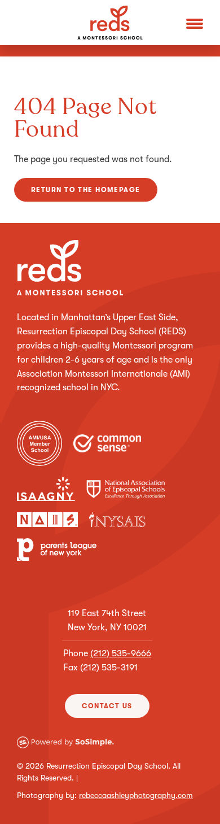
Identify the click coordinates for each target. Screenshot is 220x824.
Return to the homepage (85, 190)
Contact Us (107, 706)
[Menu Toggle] (194, 22)
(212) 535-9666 (120, 653)
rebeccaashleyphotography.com (136, 795)
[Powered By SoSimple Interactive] (108, 751)
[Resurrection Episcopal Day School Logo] (110, 23)
